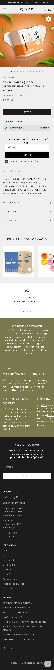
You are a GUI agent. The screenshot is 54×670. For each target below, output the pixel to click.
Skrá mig (27, 475)
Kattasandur (26, 330)
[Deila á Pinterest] (19, 171)
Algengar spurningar (13, 583)
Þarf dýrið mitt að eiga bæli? (17, 602)
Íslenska (25, 657)
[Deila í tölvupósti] (23, 171)
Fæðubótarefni (13, 346)
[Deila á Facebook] (11, 171)
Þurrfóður (41, 337)
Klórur (43, 350)
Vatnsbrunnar (29, 350)
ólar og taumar (11, 425)
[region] (27, 298)
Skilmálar (7, 555)
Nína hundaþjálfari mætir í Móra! (19, 612)
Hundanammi (38, 340)
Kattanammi (10, 350)
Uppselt (27, 112)
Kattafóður (11, 333)
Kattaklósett (27, 353)
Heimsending (9, 560)
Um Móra (7, 574)
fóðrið (44, 405)
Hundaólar (43, 330)
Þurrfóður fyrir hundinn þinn (16, 607)
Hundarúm (27, 333)
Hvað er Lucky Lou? (12, 617)
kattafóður (43, 418)
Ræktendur (8, 569)
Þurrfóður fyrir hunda (15, 340)
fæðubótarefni (10, 422)
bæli (21, 422)
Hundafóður (10, 330)
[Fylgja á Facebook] (4, 648)
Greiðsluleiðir (9, 564)
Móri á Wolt (8, 588)
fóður (5, 419)
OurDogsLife (9, 77)
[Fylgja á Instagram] (11, 648)
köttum (41, 425)
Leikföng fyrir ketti (23, 337)
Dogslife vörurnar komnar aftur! (19, 634)
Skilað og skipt (10, 579)
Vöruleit (7, 550)
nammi (13, 419)
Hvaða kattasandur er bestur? (18, 639)
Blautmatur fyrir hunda (18, 343)
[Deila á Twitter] (15, 171)
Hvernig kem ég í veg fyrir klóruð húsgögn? (25, 621)
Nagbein (39, 343)
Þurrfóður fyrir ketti (35, 346)
